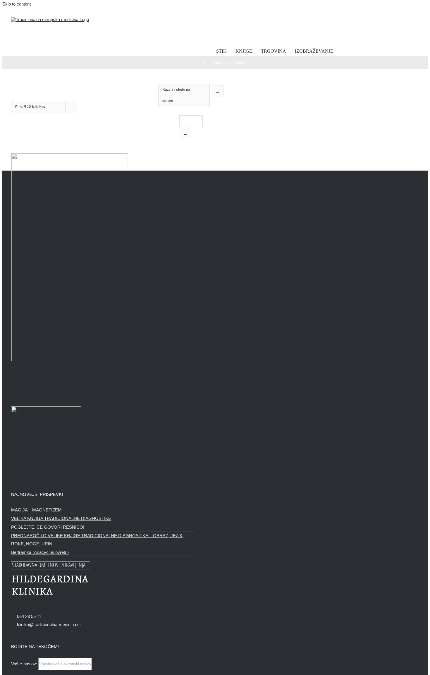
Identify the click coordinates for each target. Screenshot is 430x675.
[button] (365, 51)
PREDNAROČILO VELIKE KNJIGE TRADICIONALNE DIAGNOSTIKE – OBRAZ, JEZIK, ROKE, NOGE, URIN (97, 539)
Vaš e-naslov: (24, 663)
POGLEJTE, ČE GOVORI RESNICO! (47, 527)
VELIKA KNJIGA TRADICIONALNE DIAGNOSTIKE (61, 518)
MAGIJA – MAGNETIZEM (36, 509)
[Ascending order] (217, 91)
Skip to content (16, 3)
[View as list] (185, 132)
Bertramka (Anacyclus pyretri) (40, 552)
